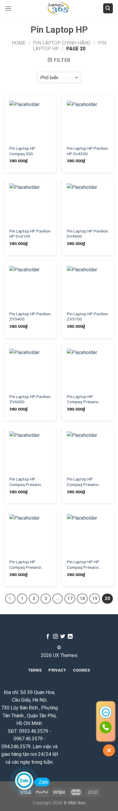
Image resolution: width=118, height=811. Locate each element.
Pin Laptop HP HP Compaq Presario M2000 (83, 564)
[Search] (108, 8)
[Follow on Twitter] (62, 636)
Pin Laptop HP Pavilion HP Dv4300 (87, 151)
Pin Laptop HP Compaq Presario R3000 (83, 399)
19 (94, 598)
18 (82, 598)
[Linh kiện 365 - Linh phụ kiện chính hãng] (58, 8)
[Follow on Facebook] (47, 636)
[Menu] (8, 8)
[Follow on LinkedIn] (70, 636)
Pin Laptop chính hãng (61, 43)
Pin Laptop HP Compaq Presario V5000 (83, 482)
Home (18, 43)
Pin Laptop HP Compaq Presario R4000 (25, 482)
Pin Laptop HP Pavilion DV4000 (87, 234)
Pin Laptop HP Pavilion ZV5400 (30, 316)
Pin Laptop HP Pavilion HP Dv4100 (30, 234)
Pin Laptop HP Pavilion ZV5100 (87, 316)
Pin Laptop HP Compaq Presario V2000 (25, 564)
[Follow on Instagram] (55, 636)
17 (70, 598)
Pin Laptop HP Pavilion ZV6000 (30, 399)
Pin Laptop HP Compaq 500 (22, 151)
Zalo (43, 782)
